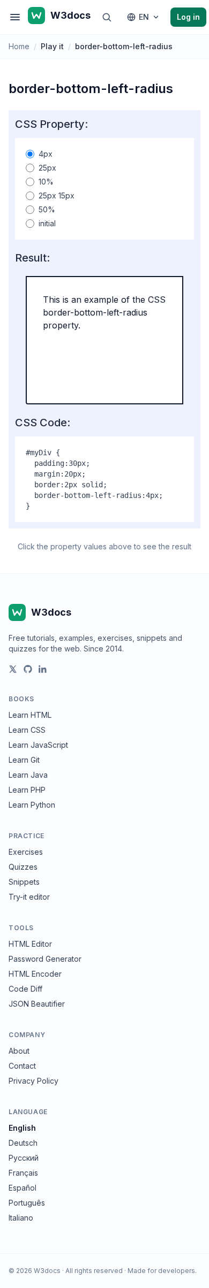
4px (46, 153)
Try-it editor (29, 896)
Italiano (21, 1217)
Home (19, 46)
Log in (188, 16)
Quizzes (23, 866)
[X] (13, 669)
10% (46, 181)
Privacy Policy (33, 1080)
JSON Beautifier (37, 1003)
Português (27, 1202)
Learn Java (28, 774)
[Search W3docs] (106, 17)
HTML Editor (30, 943)
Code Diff (25, 988)
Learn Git (24, 759)
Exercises (26, 851)
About (19, 1050)
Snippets (24, 881)
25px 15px (56, 195)
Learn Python (32, 804)
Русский (24, 1157)
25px (47, 167)
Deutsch (23, 1142)
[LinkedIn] (43, 669)
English (22, 1127)
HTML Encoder (35, 973)
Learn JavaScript (38, 744)
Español (22, 1187)
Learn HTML (30, 714)
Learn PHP (27, 789)
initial (47, 223)
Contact (22, 1065)
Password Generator (45, 958)
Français (23, 1172)
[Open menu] (15, 17)
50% (47, 209)
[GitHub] (28, 669)
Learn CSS (27, 729)
